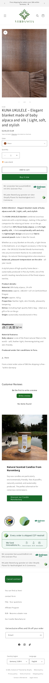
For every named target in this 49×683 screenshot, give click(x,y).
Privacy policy (12, 674)
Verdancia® (14, 670)
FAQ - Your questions (13, 602)
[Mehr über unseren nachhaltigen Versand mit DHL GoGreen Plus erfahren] (39, 187)
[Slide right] (30, 102)
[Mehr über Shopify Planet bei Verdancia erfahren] (43, 197)
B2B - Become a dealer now (16, 613)
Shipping (14, 134)
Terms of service (25, 674)
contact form (10, 596)
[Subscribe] (40, 635)
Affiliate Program (12, 607)
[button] (5, 15)
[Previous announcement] (4, 3)
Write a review (24, 395)
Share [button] (6, 358)
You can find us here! (13, 590)
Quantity (5, 149)
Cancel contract (14, 579)
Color (4, 138)
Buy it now (24, 177)
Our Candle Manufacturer (15, 619)
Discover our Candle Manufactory (20, 498)
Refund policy (38, 670)
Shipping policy (38, 674)
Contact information (20, 677)
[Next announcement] (44, 3)
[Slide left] (19, 102)
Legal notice (34, 677)
